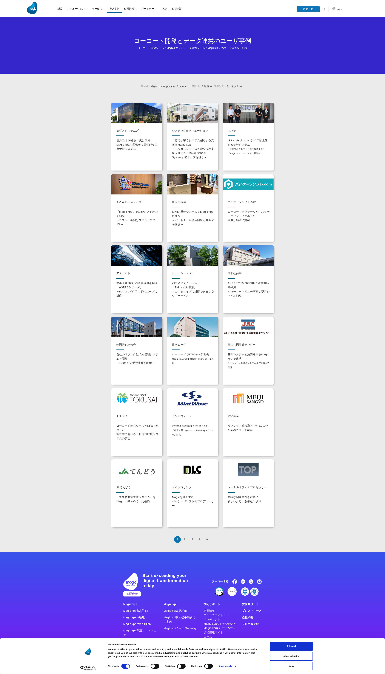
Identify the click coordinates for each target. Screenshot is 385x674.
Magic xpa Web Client (137, 624)
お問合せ (308, 9)
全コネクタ (233, 86)
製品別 (144, 86)
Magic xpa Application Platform (169, 86)
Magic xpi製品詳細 (175, 610)
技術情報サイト (213, 632)
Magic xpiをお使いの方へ (220, 628)
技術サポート (212, 604)
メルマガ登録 (250, 624)
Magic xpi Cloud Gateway (179, 628)
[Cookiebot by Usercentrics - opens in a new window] (88, 668)
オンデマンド (212, 619)
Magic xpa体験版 (134, 617)
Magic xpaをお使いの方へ (220, 623)
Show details (225, 666)
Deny (291, 666)
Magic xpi (170, 604)
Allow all (291, 646)
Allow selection (291, 656)
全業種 (206, 86)
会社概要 (247, 617)
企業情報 (209, 610)
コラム (208, 636)
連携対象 (219, 86)
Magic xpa (130, 604)
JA (338, 9)
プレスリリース (252, 610)
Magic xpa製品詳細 (135, 610)
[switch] (155, 666)
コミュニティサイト (216, 615)
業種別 (195, 86)
